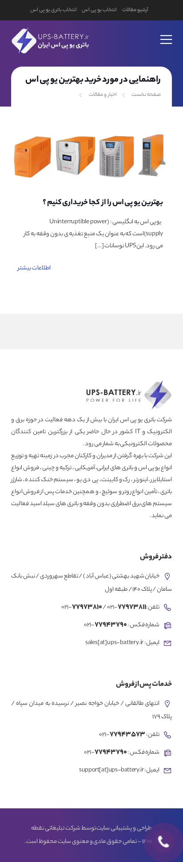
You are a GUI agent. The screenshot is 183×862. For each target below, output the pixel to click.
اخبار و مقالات (103, 95)
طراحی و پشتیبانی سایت (123, 829)
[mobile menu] (166, 33)
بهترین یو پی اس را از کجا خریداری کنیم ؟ (103, 203)
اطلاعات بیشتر (34, 268)
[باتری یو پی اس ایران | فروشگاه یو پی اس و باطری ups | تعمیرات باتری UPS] (49, 39)
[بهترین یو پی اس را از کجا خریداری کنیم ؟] (91, 156)
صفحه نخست (146, 95)
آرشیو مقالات (135, 10)
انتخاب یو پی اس (99, 10)
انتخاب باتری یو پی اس (53, 10)
